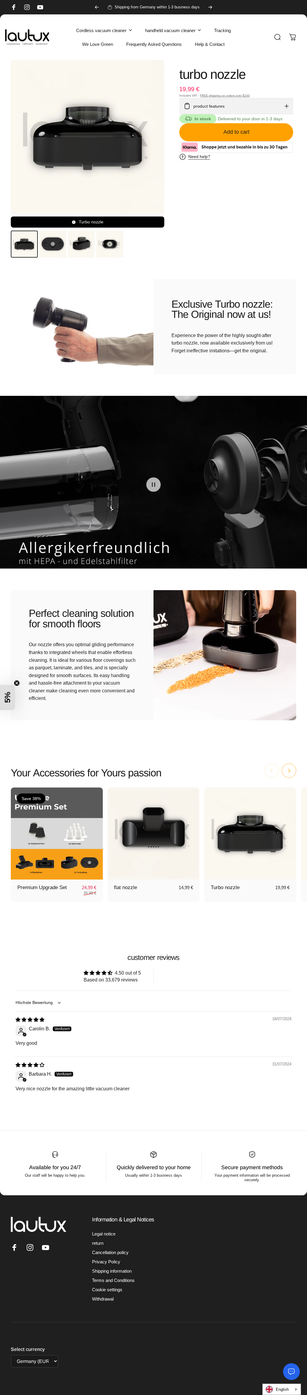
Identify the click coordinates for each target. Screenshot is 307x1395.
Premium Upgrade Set (42, 887)
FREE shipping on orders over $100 (225, 95)
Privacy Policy (106, 1261)
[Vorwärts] (210, 7)
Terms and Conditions (113, 1280)
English (282, 1389)
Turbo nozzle (225, 887)
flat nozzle (125, 887)
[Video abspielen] (153, 484)
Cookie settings (107, 1289)
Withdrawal (103, 1298)
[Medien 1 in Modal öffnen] (87, 144)
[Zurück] (96, 7)
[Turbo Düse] (250, 833)
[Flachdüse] (154, 833)
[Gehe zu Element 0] (24, 244)
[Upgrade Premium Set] (57, 833)
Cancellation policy (110, 1252)
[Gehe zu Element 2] (52, 244)
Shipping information (112, 1271)
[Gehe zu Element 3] (81, 244)
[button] (7, 697)
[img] (30, 1019)
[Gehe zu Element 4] (109, 244)
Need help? (199, 156)
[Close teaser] (17, 683)
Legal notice (103, 1233)
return (97, 1243)
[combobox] (280, 1389)
